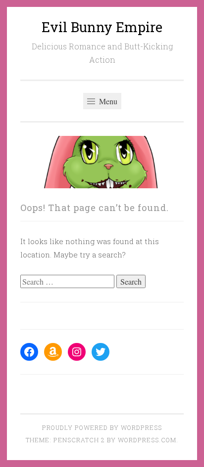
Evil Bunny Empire (102, 27)
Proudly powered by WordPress (102, 427)
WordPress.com (147, 440)
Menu (107, 101)
